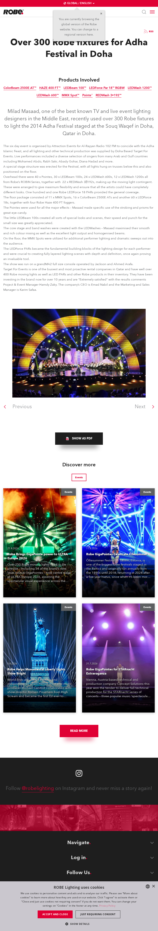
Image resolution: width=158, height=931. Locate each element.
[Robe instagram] (79, 773)
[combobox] (148, 886)
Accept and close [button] (55, 914)
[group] (79, 438)
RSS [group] (151, 31)
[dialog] (79, 906)
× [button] (153, 886)
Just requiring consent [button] (97, 914)
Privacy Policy (107, 905)
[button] (78, 923)
